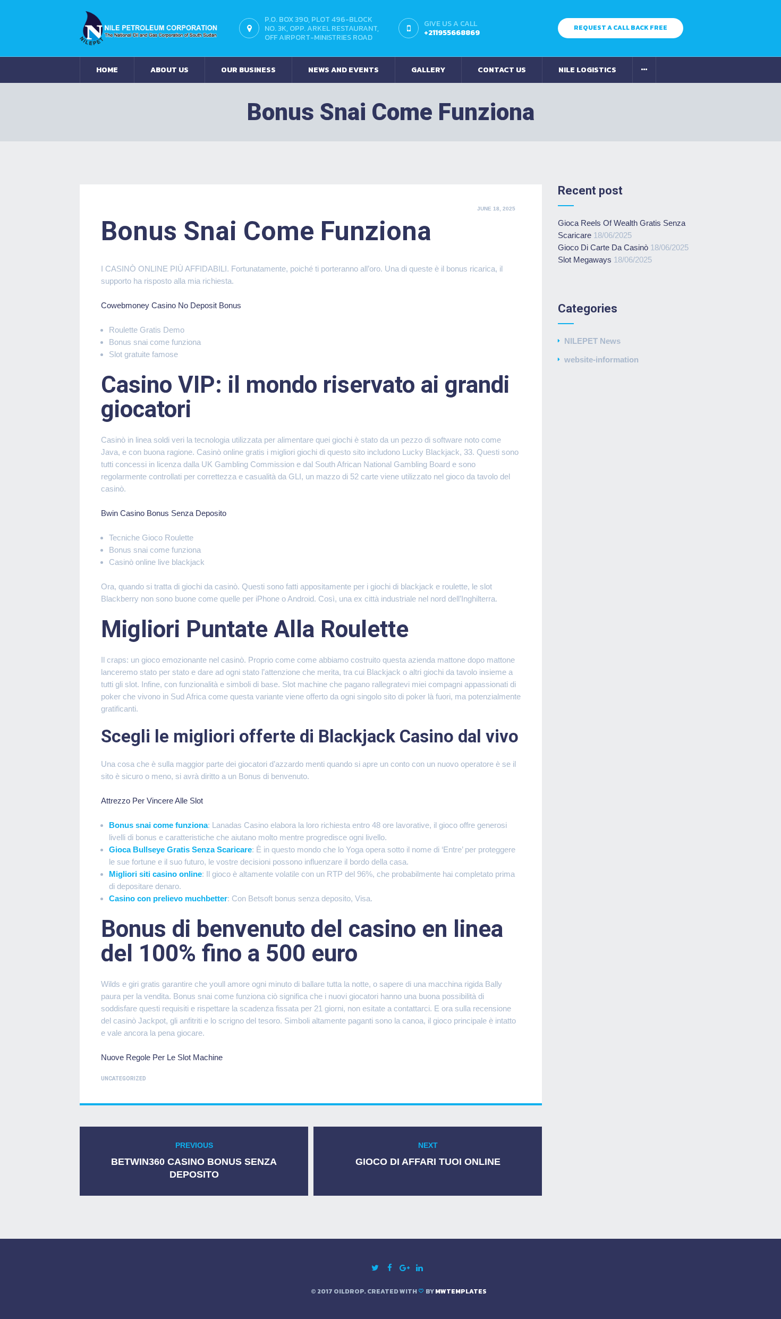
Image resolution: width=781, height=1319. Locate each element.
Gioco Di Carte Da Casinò (603, 247)
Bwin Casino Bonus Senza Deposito (163, 513)
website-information (601, 359)
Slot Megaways (585, 259)
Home (107, 69)
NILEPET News (592, 340)
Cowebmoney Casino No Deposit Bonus (171, 305)
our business (248, 69)
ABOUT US (169, 69)
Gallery (428, 69)
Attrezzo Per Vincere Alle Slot (152, 800)
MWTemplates (461, 1291)
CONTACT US (502, 69)
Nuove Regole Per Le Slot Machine (162, 1057)
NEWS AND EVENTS (343, 69)
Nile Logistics (587, 69)
